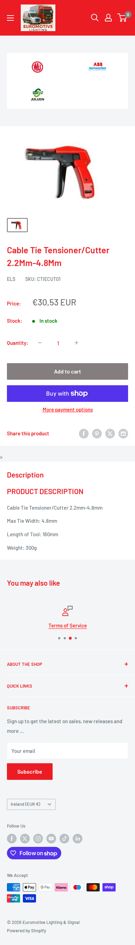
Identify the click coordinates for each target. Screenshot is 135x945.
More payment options (68, 409)
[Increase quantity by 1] (76, 343)
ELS (11, 279)
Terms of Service (67, 625)
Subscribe (29, 771)
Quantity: (17, 343)
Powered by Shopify (26, 930)
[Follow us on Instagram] (38, 838)
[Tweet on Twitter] (110, 433)
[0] (122, 17)
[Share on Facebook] (84, 433)
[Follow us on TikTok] (64, 838)
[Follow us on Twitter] (25, 838)
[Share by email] (123, 433)
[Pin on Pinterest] (97, 433)
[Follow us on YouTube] (51, 838)
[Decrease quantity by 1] (40, 343)
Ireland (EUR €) (25, 804)
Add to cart (67, 371)
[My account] (108, 17)
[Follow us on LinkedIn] (77, 838)
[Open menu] (10, 18)
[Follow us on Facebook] (12, 838)
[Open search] (95, 17)
